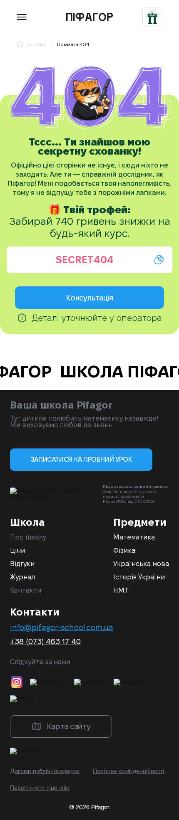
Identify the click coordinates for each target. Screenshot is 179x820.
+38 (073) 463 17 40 (45, 641)
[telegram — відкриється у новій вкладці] (131, 682)
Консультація (89, 298)
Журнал (22, 577)
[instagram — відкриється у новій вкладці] (16, 682)
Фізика (124, 550)
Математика (134, 537)
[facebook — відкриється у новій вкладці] (48, 682)
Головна (36, 44)
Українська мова (141, 564)
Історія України (139, 577)
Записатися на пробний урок (81, 459)
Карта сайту (69, 726)
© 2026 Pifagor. (89, 807)
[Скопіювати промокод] (89, 259)
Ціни (17, 550)
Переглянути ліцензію (40, 787)
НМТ (121, 590)
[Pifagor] (84, 17)
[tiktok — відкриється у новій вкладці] (22, 698)
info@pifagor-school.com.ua (61, 627)
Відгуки (22, 564)
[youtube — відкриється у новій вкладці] (90, 682)
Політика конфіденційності (128, 771)
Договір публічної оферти (45, 771)
